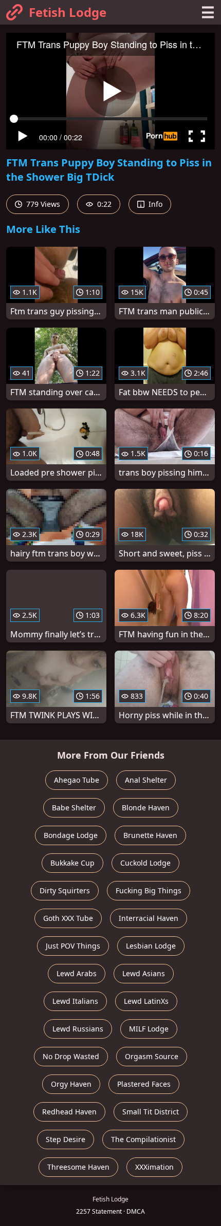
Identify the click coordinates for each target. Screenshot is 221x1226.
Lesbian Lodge (151, 946)
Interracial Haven (148, 918)
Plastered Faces (144, 1084)
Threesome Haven (78, 1167)
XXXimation (154, 1167)
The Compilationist (143, 1139)
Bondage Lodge (71, 835)
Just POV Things (73, 946)
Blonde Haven (146, 807)
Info (154, 204)
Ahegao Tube (76, 780)
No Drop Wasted (71, 1056)
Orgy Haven (71, 1084)
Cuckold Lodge (145, 863)
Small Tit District (150, 1111)
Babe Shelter (74, 807)
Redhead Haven (69, 1111)
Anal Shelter (146, 780)
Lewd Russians (77, 1029)
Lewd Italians (75, 1001)
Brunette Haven (150, 835)
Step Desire (65, 1139)
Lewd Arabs (77, 973)
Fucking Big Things (148, 890)
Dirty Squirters (65, 890)
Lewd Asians (143, 973)
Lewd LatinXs (146, 1001)
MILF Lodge (149, 1029)
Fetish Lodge (67, 12)
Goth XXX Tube (68, 918)
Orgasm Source (151, 1056)
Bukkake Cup (72, 863)
